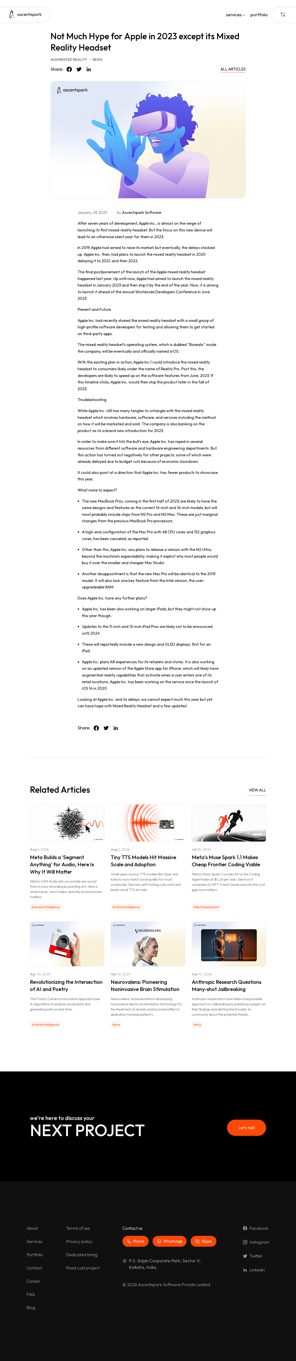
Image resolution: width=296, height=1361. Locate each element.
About (32, 1228)
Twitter (256, 1256)
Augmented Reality (68, 59)
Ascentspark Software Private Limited (174, 1284)
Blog (31, 1307)
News (97, 59)
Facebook (258, 1228)
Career (34, 1281)
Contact (34, 1268)
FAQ (31, 1294)
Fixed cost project (82, 1268)
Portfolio (35, 1254)
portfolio (259, 14)
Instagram (259, 1242)
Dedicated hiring (82, 1254)
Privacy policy (79, 1241)
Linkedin (257, 1270)
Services (34, 1241)
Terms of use (78, 1228)
